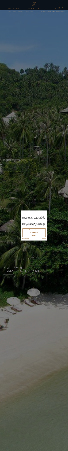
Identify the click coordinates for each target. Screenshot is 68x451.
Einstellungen (34, 235)
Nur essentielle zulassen (34, 232)
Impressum (44, 238)
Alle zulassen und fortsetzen (34, 229)
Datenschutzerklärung (25, 238)
